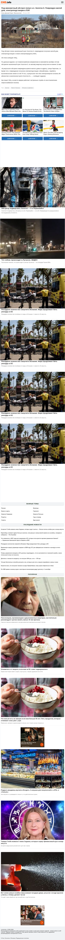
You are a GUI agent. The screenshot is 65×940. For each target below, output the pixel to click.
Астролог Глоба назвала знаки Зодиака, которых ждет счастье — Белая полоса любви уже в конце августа (32, 529)
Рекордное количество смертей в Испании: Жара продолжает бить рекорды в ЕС (25, 544)
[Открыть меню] (62, 2)
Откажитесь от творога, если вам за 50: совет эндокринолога (24, 669)
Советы (3, 520)
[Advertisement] (32, 153)
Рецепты (3, 517)
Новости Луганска (15, 87)
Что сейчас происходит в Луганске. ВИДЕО (19, 260)
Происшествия (17, 13)
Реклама (13, 938)
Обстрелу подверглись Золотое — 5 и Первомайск (22, 208)
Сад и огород (37, 517)
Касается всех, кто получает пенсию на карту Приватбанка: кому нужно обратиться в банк (27, 565)
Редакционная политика (22, 938)
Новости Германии (6, 514)
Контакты (7, 938)
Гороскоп (36, 511)
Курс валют (36, 520)
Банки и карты (5, 511)
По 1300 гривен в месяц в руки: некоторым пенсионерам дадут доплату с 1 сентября (25, 569)
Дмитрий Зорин (9, 13)
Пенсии (3, 508)
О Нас (2, 938)
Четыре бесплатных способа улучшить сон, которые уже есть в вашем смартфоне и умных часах (29, 562)
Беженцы (36, 508)
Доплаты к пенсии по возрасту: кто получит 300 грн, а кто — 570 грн (21, 558)
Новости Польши (38, 514)
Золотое (7, 87)
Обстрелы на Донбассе (27, 87)
